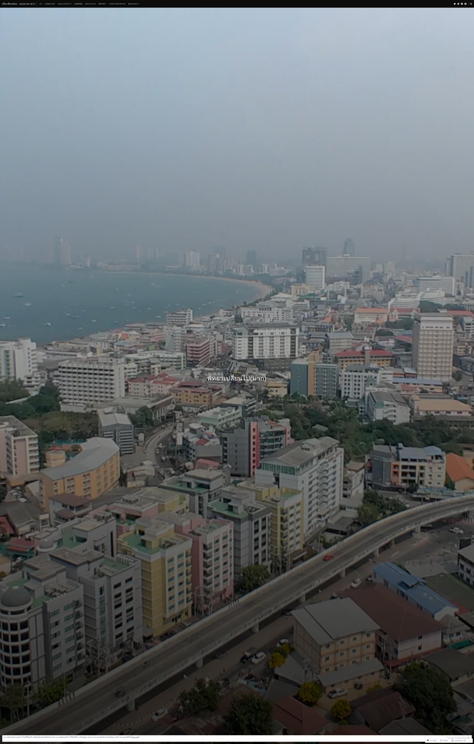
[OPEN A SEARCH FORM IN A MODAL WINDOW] (471, 4)
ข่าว (41, 4)
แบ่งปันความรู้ (49, 4)
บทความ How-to (64, 4)
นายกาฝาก (255, 369)
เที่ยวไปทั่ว (102, 4)
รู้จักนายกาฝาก (133, 4)
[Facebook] (462, 4)
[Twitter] (455, 4)
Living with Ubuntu (117, 4)
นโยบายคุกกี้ (135, 737)
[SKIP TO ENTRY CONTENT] (237, 387)
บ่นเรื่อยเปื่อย (78, 4)
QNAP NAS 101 (90, 4)
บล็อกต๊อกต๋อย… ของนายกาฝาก (18, 3)
